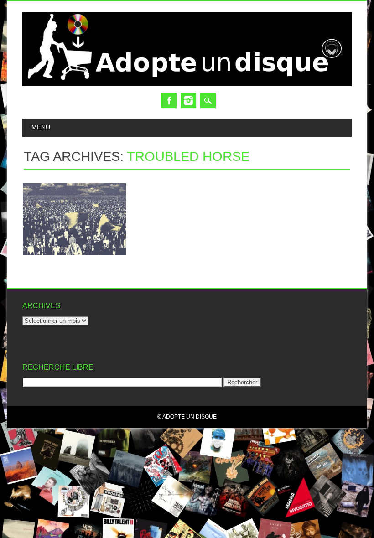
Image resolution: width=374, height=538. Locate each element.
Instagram (188, 100)
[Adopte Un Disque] (186, 84)
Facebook (169, 100)
